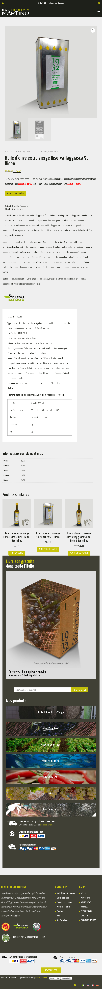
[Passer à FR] (92, 985)
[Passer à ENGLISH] (88, 985)
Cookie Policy (66, 978)
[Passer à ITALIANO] (83, 985)
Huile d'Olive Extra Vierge (18, 151)
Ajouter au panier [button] (48, 549)
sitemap (44, 978)
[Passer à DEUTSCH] (97, 985)
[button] (99, 11)
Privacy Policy (55, 978)
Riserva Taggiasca (17, 209)
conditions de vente (46, 825)
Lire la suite (17, 553)
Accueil (7, 151)
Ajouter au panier (15, 193)
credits (37, 978)
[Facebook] (74, 985)
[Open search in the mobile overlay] (51, 689)
